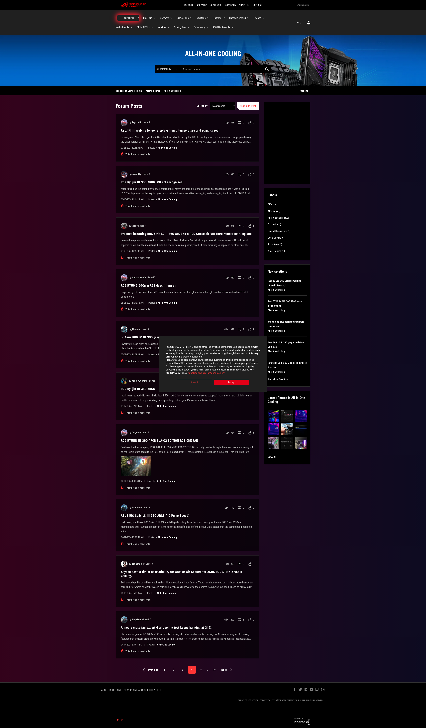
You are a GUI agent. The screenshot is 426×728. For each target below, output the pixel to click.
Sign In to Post (248, 106)
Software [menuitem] (164, 18)
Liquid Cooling (274, 237)
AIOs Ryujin (273, 211)
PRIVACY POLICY (267, 700)
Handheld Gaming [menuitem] (237, 18)
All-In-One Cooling (167, 147)
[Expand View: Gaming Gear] (188, 27)
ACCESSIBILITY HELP (150, 690)
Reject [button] (194, 382)
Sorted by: (202, 105)
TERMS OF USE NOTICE (248, 700)
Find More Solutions (278, 379)
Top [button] (121, 720)
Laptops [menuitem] (217, 18)
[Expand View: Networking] (207, 27)
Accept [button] (231, 382)
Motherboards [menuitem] (122, 27)
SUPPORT (257, 5)
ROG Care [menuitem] (147, 18)
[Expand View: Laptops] (223, 18)
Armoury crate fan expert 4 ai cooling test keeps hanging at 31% (166, 628)
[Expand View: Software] (171, 18)
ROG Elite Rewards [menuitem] (221, 27)
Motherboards (153, 91)
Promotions (273, 244)
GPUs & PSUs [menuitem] (143, 27)
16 (214, 669)
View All (272, 457)
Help (299, 22)
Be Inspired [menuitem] (129, 17)
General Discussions (277, 231)
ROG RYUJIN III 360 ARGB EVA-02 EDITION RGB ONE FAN (159, 441)
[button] (274, 416)
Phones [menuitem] (257, 18)
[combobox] (225, 69)
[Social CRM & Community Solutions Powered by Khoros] (302, 721)
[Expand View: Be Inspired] (137, 18)
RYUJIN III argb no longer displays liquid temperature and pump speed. (170, 130)
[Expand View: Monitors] (168, 27)
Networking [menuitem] (199, 27)
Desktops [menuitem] (201, 18)
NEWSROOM (130, 690)
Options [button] (304, 91)
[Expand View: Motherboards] (131, 27)
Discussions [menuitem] (183, 18)
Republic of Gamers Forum (129, 91)
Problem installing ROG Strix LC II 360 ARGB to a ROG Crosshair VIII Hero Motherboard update (186, 234)
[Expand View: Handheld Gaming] (248, 18)
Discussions (274, 224)
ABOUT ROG (107, 690)
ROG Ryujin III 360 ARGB (138, 389)
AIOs (270, 204)
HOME (118, 690)
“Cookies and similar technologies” (206, 373)
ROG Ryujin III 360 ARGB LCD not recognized (152, 182)
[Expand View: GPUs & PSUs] (152, 27)
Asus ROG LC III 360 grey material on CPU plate (158, 337)
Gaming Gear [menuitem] (180, 27)
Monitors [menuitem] (162, 27)
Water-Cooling (274, 251)
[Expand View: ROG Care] (154, 18)
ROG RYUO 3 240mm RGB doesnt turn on (148, 285)
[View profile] (124, 122)
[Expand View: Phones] (263, 18)
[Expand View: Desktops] (208, 18)
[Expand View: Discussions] (191, 18)
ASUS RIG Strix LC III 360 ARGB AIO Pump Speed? (155, 516)
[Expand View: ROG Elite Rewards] (232, 27)
